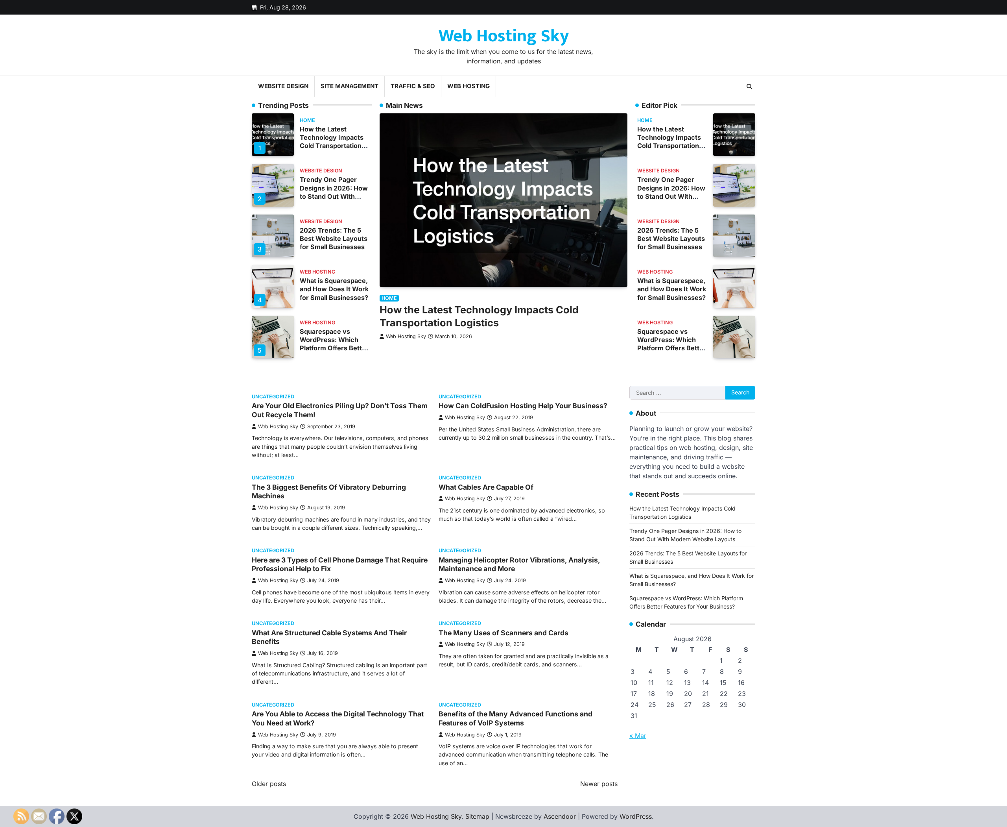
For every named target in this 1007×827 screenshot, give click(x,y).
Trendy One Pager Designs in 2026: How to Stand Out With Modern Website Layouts (334, 196)
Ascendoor (560, 816)
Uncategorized (273, 397)
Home (307, 120)
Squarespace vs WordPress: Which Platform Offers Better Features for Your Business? (334, 347)
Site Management (349, 86)
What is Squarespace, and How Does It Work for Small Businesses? (334, 289)
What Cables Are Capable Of (486, 487)
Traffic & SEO (413, 86)
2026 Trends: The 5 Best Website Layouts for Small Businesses (333, 238)
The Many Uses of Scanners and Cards (503, 633)
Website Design (283, 86)
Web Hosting (468, 86)
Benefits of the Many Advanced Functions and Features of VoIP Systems (515, 718)
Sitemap (477, 816)
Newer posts (599, 784)
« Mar (637, 736)
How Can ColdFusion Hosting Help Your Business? (523, 405)
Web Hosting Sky (504, 36)
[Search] (749, 87)
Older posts (269, 784)
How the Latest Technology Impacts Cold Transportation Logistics (331, 141)
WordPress (636, 816)
